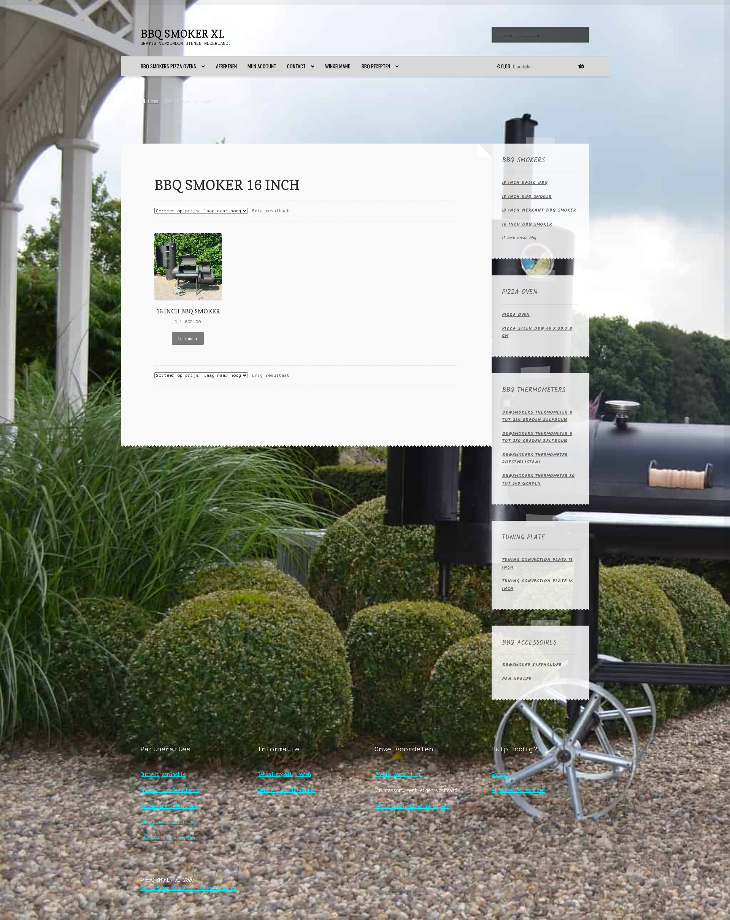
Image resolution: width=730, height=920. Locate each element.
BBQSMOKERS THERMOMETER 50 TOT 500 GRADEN (538, 479)
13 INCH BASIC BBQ (525, 182)
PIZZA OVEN (516, 314)
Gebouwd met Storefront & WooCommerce (188, 888)
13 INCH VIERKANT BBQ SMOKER (539, 210)
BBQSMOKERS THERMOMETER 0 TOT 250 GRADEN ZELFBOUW (537, 416)
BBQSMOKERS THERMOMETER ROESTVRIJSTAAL (535, 458)
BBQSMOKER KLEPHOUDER (532, 665)
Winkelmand (338, 66)
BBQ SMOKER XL (182, 33)
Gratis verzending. (399, 774)
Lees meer (187, 338)
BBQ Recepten (376, 66)
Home (153, 101)
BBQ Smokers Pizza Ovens (168, 66)
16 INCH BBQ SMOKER (527, 224)
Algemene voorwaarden (518, 790)
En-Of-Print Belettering (171, 790)
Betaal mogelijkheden (284, 774)
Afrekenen (226, 66)
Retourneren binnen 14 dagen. (412, 806)
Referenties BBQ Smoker (287, 790)
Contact (296, 66)
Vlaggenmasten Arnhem (167, 821)
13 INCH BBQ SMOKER (527, 196)
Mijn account (262, 66)
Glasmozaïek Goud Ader (169, 837)
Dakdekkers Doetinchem (169, 806)
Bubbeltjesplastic (163, 774)
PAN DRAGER (517, 679)
